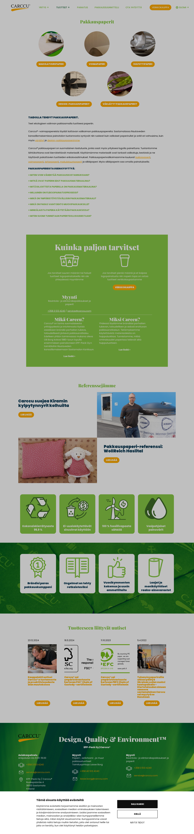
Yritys (42, 7)
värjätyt (39, 140)
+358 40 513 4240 (89, 771)
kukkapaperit (142, 157)
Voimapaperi (97, 64)
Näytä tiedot (137, 822)
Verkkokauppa (160, 7)
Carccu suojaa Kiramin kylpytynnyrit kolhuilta (43, 403)
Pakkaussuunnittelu (107, 7)
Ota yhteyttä (134, 7)
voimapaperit (36, 161)
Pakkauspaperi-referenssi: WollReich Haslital (133, 449)
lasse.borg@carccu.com (94, 778)
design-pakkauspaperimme (63, 140)
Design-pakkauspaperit (74, 104)
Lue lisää (26, 414)
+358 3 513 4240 (56, 310)
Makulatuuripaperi (51, 64)
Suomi (182, 7)
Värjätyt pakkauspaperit (120, 104)
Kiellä (137, 814)
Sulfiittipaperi (142, 64)
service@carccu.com (79, 310)
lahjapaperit (52, 161)
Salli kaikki (137, 804)
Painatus (82, 7)
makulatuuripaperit (71, 161)
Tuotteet (61, 7)
